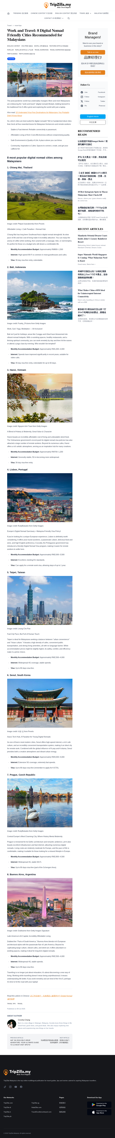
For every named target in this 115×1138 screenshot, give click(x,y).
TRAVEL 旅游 (84, 13)
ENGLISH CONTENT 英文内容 (66, 13)
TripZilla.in (7, 1112)
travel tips (18, 25)
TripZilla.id (7, 1107)
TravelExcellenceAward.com (41, 1112)
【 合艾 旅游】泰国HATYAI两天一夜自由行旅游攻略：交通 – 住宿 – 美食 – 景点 (92, 176)
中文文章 (92, 122)
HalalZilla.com (36, 1107)
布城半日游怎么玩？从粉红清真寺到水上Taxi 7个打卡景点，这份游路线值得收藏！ (92, 274)
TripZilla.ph (7, 1116)
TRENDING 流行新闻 (20, 13)
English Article (93, 116)
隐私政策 (62, 1112)
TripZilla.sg (35, 1103)
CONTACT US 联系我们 (52, 18)
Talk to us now (92, 52)
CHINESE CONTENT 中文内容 (41, 13)
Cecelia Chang (24, 1020)
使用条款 (62, 1107)
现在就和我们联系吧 (93, 72)
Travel (9, 25)
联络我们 (62, 1103)
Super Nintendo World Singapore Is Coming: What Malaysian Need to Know (92, 257)
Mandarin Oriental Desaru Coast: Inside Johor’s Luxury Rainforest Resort (92, 238)
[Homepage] (8, 13)
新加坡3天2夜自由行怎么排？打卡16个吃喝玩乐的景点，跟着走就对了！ (92, 312)
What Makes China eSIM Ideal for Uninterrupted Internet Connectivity (91, 293)
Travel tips (11, 58)
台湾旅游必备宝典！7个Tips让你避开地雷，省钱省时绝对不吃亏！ (92, 210)
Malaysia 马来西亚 (101, 13)
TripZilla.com (8, 1103)
